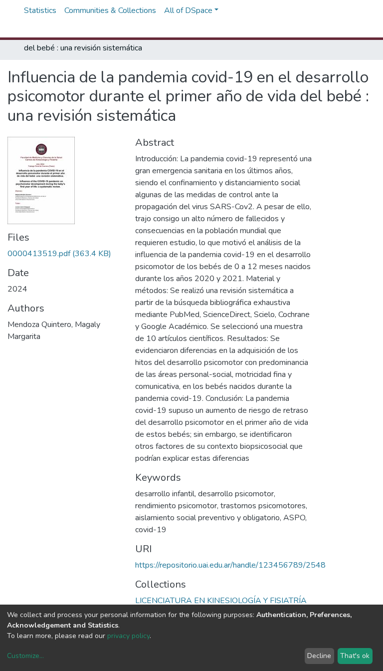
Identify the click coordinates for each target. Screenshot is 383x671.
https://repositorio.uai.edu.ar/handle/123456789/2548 (230, 565)
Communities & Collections (110, 10)
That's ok (355, 656)
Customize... (25, 656)
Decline (319, 656)
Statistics (40, 10)
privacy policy (128, 636)
